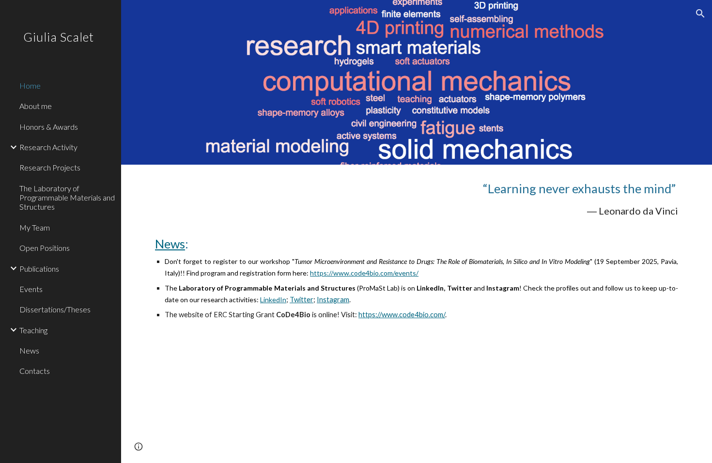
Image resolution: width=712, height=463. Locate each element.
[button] (700, 13)
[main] (416, 250)
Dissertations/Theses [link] (55, 309)
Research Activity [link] (48, 147)
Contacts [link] (34, 370)
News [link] (29, 350)
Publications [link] (39, 268)
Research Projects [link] (49, 167)
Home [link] (30, 85)
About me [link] (35, 105)
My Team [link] (34, 227)
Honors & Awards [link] (48, 126)
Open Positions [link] (44, 247)
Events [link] (31, 288)
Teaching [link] (33, 330)
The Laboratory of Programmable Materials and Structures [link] (67, 198)
